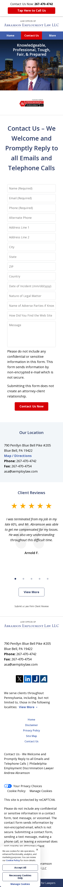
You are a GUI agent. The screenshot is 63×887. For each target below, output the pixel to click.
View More (31, 592)
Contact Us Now (31, 406)
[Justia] (35, 679)
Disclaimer (31, 725)
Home (10, 35)
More (52, 35)
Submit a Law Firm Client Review (32, 606)
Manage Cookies (41, 791)
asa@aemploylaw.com (21, 471)
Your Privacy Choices (27, 786)
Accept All (20, 867)
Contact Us (31, 35)
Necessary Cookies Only (20, 877)
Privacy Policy (31, 730)
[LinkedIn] (27, 679)
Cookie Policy (16, 791)
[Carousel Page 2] (23, 579)
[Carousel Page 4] (40, 579)
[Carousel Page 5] (48, 579)
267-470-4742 (26, 461)
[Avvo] (43, 679)
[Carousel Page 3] (31, 579)
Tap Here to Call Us (31, 10)
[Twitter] (19, 679)
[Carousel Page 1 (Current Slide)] (15, 579)
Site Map (31, 736)
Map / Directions (18, 456)
